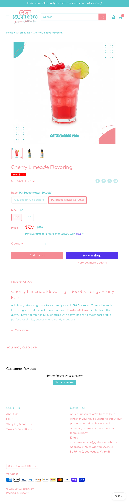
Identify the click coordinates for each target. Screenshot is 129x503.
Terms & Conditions (19, 429)
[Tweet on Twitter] (109, 180)
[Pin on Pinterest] (103, 180)
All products (23, 33)
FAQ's (9, 419)
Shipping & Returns (19, 424)
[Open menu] (7, 17)
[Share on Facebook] (97, 180)
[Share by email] (115, 180)
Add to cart (37, 255)
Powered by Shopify (17, 493)
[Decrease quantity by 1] (28, 244)
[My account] (113, 17)
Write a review (65, 382)
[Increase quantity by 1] (45, 244)
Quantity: (17, 243)
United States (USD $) (19, 466)
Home (9, 33)
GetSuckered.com (23, 181)
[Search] (102, 17)
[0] (120, 17)
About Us (12, 414)
